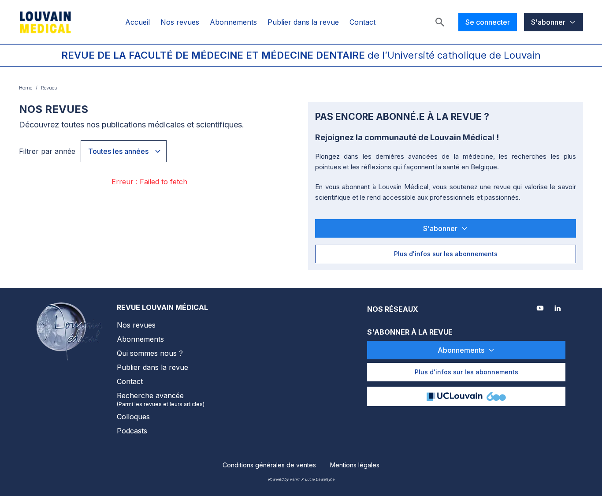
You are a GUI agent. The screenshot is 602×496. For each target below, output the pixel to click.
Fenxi (294, 479)
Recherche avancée (160, 399)
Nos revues (179, 22)
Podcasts (132, 430)
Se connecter (487, 22)
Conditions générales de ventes (269, 465)
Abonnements (233, 22)
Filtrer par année (47, 151)
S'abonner (548, 22)
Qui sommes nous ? (150, 353)
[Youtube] (541, 309)
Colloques (133, 416)
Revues (49, 88)
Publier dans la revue (303, 22)
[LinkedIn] (558, 309)
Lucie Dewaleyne (319, 479)
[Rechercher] (439, 22)
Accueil (137, 22)
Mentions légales (354, 465)
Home (25, 88)
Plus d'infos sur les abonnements (446, 253)
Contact (362, 22)
